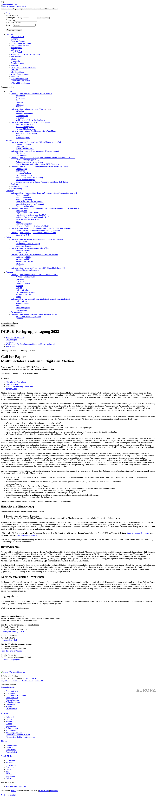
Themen (4, 741)
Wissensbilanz (21, 310)
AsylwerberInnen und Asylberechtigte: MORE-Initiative (37, 164)
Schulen (9, 706)
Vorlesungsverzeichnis (19, 79)
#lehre (18, 100)
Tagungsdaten (11, 389)
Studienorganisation (61, 166)
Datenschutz (15, 680)
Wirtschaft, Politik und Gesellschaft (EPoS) (32, 226)
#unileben (19, 102)
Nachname (10, 22)
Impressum (5, 680)
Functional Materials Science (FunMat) (31, 215)
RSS (7, 772)
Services (47, 109)
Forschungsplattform (63, 228)
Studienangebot (56, 151)
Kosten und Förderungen (25, 180)
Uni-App (14, 70)
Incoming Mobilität (23, 259)
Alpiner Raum (21, 211)
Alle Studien (20, 153)
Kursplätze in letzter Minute (26, 133)
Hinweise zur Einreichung (16, 382)
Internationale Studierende (16, 695)
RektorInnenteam (22, 303)
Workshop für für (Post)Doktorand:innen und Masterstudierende (30, 344)
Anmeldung (10, 346)
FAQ (18, 135)
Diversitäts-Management (25, 292)
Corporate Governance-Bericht (18, 735)
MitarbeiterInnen (12, 700)
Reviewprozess (12, 384)
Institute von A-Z (22, 235)
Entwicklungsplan (23, 308)
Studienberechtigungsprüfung (27, 160)
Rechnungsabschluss (14, 732)
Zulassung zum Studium (66, 158)
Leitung (9, 719)
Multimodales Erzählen (15, 337)
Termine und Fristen (23, 144)
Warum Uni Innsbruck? (25, 149)
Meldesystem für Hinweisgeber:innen (25, 54)
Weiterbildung (16, 188)
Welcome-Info (11, 730)
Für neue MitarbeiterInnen (26, 129)
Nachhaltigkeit (11, 752)
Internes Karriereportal (24, 113)
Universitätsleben (22, 290)
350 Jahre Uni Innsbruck (25, 277)
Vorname (9, 25)
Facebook (9, 762)
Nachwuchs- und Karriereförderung (29, 202)
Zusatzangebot (21, 155)
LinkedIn (9, 769)
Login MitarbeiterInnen (10, 4)
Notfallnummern (17, 56)
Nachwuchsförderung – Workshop (19, 386)
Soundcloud (10, 776)
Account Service (17, 37)
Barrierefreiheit (27, 680)
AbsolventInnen (12, 698)
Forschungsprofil (22, 195)
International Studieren (19, 186)
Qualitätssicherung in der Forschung (30, 204)
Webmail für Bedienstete (20, 81)
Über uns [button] (9, 272)
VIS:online (15, 76)
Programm (10, 342)
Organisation (11, 726)
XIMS (13, 791)
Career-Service (21, 252)
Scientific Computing (24, 224)
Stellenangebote (12, 728)
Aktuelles (48, 93)
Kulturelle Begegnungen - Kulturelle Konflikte (34, 217)
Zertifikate (39, 680)
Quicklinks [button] (10, 34)
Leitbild (19, 288)
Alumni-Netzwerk (23, 250)
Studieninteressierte (13, 691)
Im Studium (20, 171)
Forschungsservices (23, 197)
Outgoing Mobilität (23, 257)
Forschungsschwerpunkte (69, 208)
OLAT (13, 59)
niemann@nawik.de (9, 640)
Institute (9, 724)
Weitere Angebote (23, 138)
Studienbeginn (21, 169)
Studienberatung (17, 184)
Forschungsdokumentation (21, 43)
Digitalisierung (11, 745)
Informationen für (8, 687)
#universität (20, 96)
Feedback (54, 791)
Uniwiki (47, 122)
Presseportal (15, 61)
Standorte (14, 65)
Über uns (4, 713)
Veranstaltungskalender (20, 74)
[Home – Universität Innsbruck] (13, 6)
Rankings (19, 286)
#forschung (20, 105)
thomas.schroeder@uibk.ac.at (138, 533)
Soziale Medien (7, 756)
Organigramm (16, 312)
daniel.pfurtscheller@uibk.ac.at (13, 631)
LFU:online (15, 50)
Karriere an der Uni (23, 294)
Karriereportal (16, 48)
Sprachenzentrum (17, 63)
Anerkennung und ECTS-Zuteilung (29, 177)
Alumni (48, 248)
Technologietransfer (23, 246)
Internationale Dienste (24, 261)
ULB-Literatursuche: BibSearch (23, 67)
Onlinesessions (21, 146)
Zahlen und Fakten (23, 283)
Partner (18, 297)
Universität (53, 275)
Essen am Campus (18, 41)
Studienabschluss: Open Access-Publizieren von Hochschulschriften (42, 182)
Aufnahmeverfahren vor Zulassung (29, 162)
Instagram (9, 767)
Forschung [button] (10, 191)
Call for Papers (11, 340)
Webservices (44, 791)
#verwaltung (20, 98)
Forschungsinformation (25, 206)
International (53, 255)
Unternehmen (11, 704)
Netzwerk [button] (9, 237)
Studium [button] (9, 140)
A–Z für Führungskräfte (25, 127)
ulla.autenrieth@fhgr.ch (10, 659)
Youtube (9, 774)
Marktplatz (20, 118)
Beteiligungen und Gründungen (28, 244)
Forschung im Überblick (67, 193)
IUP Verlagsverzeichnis (20, 45)
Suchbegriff (10, 18)
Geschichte (20, 281)
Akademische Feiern (24, 175)
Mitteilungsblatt (22, 116)
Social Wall (10, 760)
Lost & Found (16, 52)
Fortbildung (51, 131)
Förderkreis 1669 (58, 268)
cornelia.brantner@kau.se (27, 535)
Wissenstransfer (57, 239)
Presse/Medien (11, 709)
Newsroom (20, 279)
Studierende (10, 693)
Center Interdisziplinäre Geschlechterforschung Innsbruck (38, 230)
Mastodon (12, 765)
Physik (18, 222)
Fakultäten (52, 233)
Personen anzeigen (13, 30)
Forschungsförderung (24, 199)
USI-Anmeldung (17, 72)
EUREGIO (20, 266)
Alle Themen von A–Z (24, 124)
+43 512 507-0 (30, 678)
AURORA (20, 264)
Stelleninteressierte (13, 702)
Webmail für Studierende (20, 83)
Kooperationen (21, 241)
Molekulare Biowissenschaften (27, 219)
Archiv (18, 107)
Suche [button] (8, 13)
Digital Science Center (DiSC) (27, 213)
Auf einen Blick (56, 142)
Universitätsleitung (62, 299)
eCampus (14, 39)
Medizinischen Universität (16, 786)
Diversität (9, 747)
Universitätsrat (21, 301)
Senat (18, 305)
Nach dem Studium (23, 173)
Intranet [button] (9, 91)
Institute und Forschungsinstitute (28, 317)
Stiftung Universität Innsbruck (27, 270)
